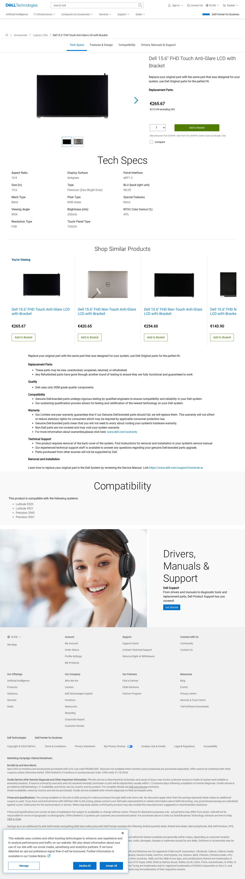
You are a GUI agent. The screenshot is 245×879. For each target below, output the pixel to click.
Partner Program (131, 693)
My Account (71, 643)
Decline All (85, 865)
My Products (72, 662)
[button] (175, 5)
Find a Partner (130, 680)
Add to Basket (197, 127)
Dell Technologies (16, 737)
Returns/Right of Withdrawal (138, 656)
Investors (70, 700)
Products (12, 687)
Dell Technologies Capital (78, 693)
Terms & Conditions (55, 746)
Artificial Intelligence (18, 680)
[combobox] (97, 5)
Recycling (70, 713)
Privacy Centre (188, 693)
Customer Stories (74, 725)
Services (11, 700)
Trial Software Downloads (194, 706)
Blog (182, 680)
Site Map (12, 644)
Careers (69, 687)
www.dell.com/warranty (122, 432)
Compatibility (127, 45)
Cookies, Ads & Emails (153, 746)
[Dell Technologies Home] (21, 5)
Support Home (130, 643)
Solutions (12, 693)
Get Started (171, 607)
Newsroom (71, 706)
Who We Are (71, 680)
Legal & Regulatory (184, 746)
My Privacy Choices (115, 746)
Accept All (111, 865)
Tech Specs (77, 45)
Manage (24, 865)
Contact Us (186, 649)
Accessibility (210, 746)
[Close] (123, 833)
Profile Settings (73, 656)
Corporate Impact (75, 719)
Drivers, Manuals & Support (158, 45)
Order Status (72, 649)
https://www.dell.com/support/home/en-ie (176, 467)
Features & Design (101, 45)
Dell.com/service (138, 786)
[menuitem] (44, 14)
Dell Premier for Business (225, 14)
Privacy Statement (85, 746)
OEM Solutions (130, 687)
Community (186, 643)
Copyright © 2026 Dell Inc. (21, 746)
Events (184, 687)
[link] (194, 5)
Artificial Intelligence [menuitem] (17, 14)
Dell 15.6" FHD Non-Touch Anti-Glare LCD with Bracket (107, 311)
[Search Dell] (140, 5)
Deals (10, 706)
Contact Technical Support (137, 649)
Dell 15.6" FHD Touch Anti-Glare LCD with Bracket (41, 311)
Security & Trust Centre (193, 700)
